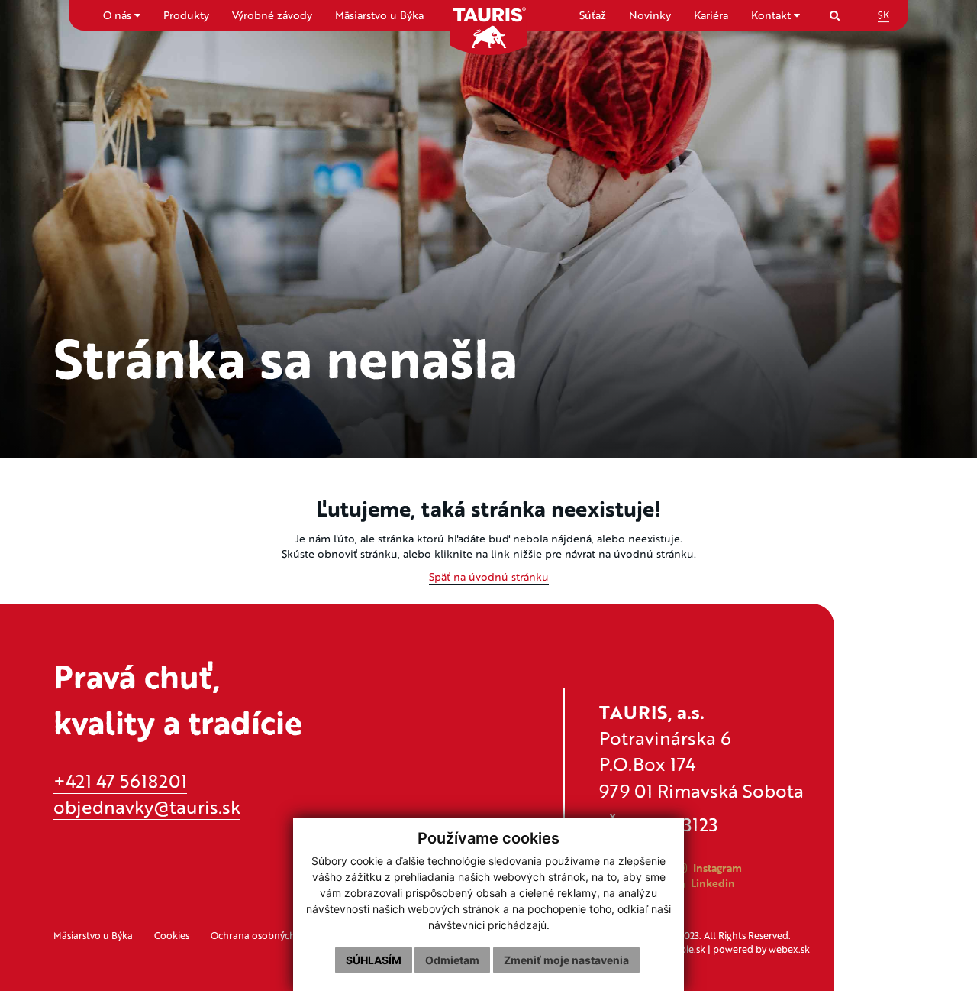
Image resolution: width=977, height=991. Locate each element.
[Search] (835, 15)
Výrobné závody (272, 15)
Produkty (186, 15)
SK (883, 14)
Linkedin (711, 883)
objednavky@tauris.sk (146, 806)
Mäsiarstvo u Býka (379, 15)
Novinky (650, 15)
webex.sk (789, 949)
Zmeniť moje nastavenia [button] (566, 960)
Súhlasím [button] (373, 960)
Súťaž (592, 15)
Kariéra (711, 15)
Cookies (171, 935)
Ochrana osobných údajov (269, 935)
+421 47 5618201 (120, 780)
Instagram (716, 868)
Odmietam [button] (452, 960)
